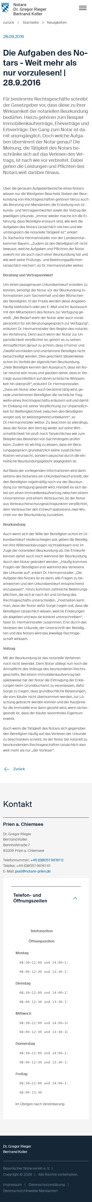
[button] (46, 898)
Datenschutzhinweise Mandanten (30, 1190)
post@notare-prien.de (33, 871)
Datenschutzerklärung (47, 1184)
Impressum (12, 1184)
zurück (11, 22)
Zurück (19, 769)
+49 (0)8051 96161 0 (46, 860)
